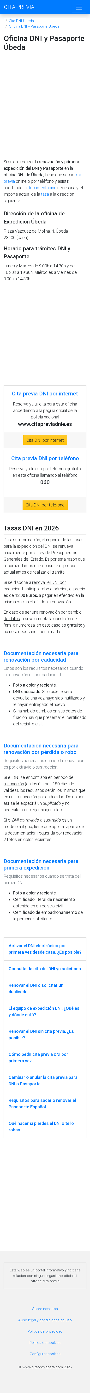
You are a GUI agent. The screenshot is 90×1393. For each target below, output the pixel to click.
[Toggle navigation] (79, 7)
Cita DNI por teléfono (45, 504)
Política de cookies (45, 1342)
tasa (45, 194)
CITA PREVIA (19, 7)
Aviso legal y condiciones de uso (45, 1320)
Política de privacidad (45, 1331)
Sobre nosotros (45, 1309)
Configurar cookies (45, 1354)
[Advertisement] (45, 108)
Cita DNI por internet (45, 440)
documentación (42, 187)
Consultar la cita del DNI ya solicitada (45, 968)
